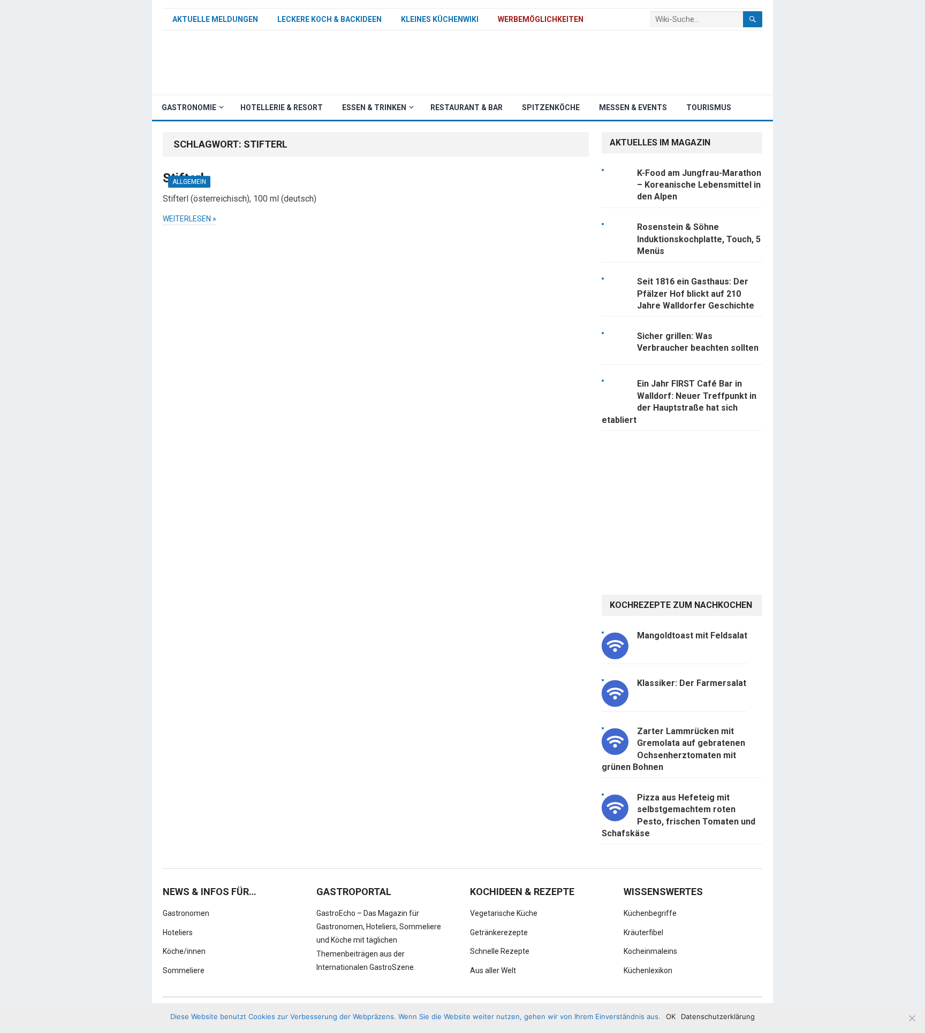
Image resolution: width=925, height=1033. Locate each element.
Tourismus (708, 107)
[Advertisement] (567, 62)
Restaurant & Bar (466, 107)
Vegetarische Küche (503, 913)
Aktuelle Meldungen (215, 19)
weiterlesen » (189, 218)
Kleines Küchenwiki (440, 19)
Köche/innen (184, 951)
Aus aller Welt (493, 970)
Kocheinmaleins (650, 951)
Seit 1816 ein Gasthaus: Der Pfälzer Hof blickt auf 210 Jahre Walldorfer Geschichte (695, 293)
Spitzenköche (551, 107)
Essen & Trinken (374, 107)
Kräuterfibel (643, 932)
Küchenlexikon (648, 970)
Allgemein (189, 182)
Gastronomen (186, 913)
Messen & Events (633, 107)
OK (671, 1016)
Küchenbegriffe (650, 913)
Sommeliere (183, 970)
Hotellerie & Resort (281, 107)
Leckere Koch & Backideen (329, 19)
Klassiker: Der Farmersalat (691, 683)
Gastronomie (189, 107)
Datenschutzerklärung (718, 1016)
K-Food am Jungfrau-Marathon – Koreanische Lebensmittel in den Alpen (699, 185)
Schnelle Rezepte (499, 951)
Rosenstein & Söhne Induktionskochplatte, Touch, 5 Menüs (699, 239)
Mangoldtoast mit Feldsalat (692, 635)
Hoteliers (178, 932)
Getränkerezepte (499, 932)
